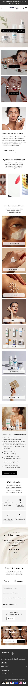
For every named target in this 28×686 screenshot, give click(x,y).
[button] (14, 186)
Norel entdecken (14, 66)
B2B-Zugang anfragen (9, 31)
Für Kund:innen (6, 581)
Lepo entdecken (14, 93)
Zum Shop (21, 31)
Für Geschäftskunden (18, 581)
